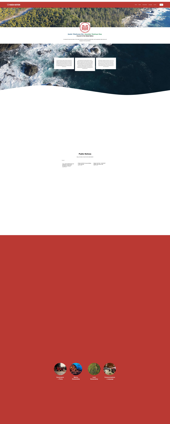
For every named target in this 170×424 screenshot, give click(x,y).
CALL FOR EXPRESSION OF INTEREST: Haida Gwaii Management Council (68, 164)
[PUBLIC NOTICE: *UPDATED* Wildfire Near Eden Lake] (101, 161)
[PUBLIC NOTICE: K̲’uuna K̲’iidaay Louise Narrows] (85, 161)
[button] (106, 160)
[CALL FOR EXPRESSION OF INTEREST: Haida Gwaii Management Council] (69, 162)
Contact (161, 4)
